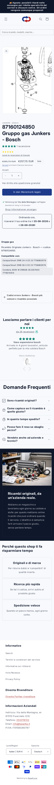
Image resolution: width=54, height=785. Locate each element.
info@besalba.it (21, 724)
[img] (27, 328)
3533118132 (22, 720)
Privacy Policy (13, 679)
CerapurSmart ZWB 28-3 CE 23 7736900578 (24, 265)
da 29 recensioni (25, 331)
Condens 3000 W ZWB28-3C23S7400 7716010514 (21, 271)
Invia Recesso (13, 672)
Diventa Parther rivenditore (20, 696)
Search (9, 653)
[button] (6, 19)
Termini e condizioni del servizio (23, 660)
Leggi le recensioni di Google (16, 155)
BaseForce (32, 778)
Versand (5, 165)
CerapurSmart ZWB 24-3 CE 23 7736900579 (24, 260)
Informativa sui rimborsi (18, 666)
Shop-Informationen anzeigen (21, 209)
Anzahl (5, 170)
